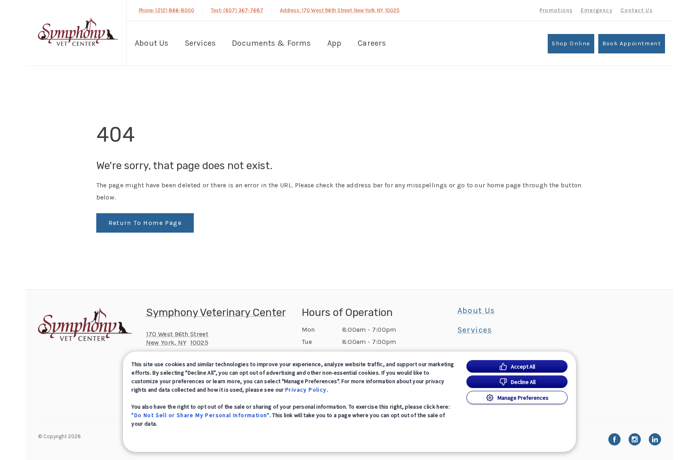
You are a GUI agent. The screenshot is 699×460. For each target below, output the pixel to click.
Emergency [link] (596, 10)
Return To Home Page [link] (145, 223)
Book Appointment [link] (631, 43)
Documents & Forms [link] (271, 43)
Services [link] (200, 43)
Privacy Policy (306, 389)
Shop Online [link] (571, 43)
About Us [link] (476, 310)
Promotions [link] (556, 10)
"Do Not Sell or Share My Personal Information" (200, 415)
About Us (152, 43)
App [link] (334, 43)
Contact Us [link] (637, 10)
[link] (78, 31)
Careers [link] (372, 43)
